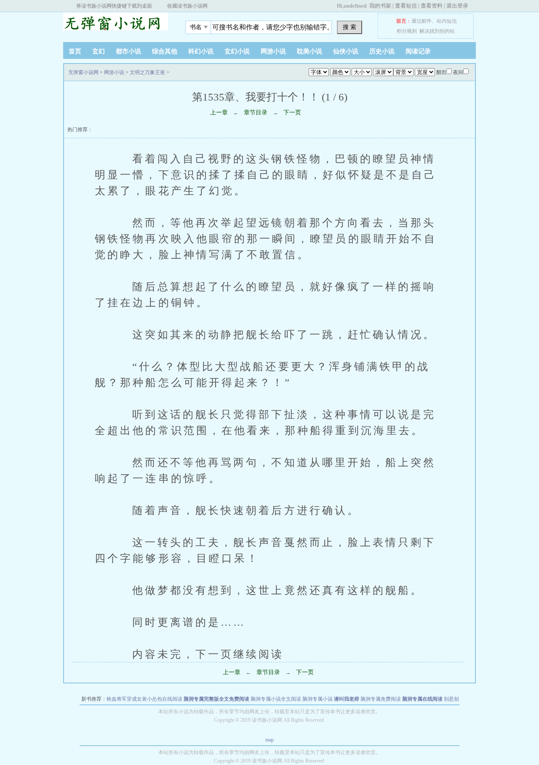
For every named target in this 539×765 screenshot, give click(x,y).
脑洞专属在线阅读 (422, 699)
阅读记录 (418, 51)
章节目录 (255, 112)
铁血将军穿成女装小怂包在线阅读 (144, 699)
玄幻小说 (237, 51)
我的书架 (380, 6)
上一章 (219, 112)
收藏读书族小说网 (187, 6)
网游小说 (273, 51)
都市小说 (128, 51)
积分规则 (407, 31)
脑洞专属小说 (317, 699)
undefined (355, 6)
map (269, 740)
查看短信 (406, 6)
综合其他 (164, 51)
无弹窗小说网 (115, 24)
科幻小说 (200, 51)
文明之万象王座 (147, 72)
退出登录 (457, 6)
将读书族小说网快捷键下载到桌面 (114, 6)
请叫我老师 (346, 699)
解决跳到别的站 (437, 31)
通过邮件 (421, 21)
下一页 (292, 112)
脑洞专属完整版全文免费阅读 (216, 699)
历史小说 (382, 51)
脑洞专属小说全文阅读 (276, 699)
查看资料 (432, 6)
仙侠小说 (345, 51)
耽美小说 (309, 51)
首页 (75, 51)
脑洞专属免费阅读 (380, 699)
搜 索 (349, 27)
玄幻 (98, 51)
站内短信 (447, 21)
